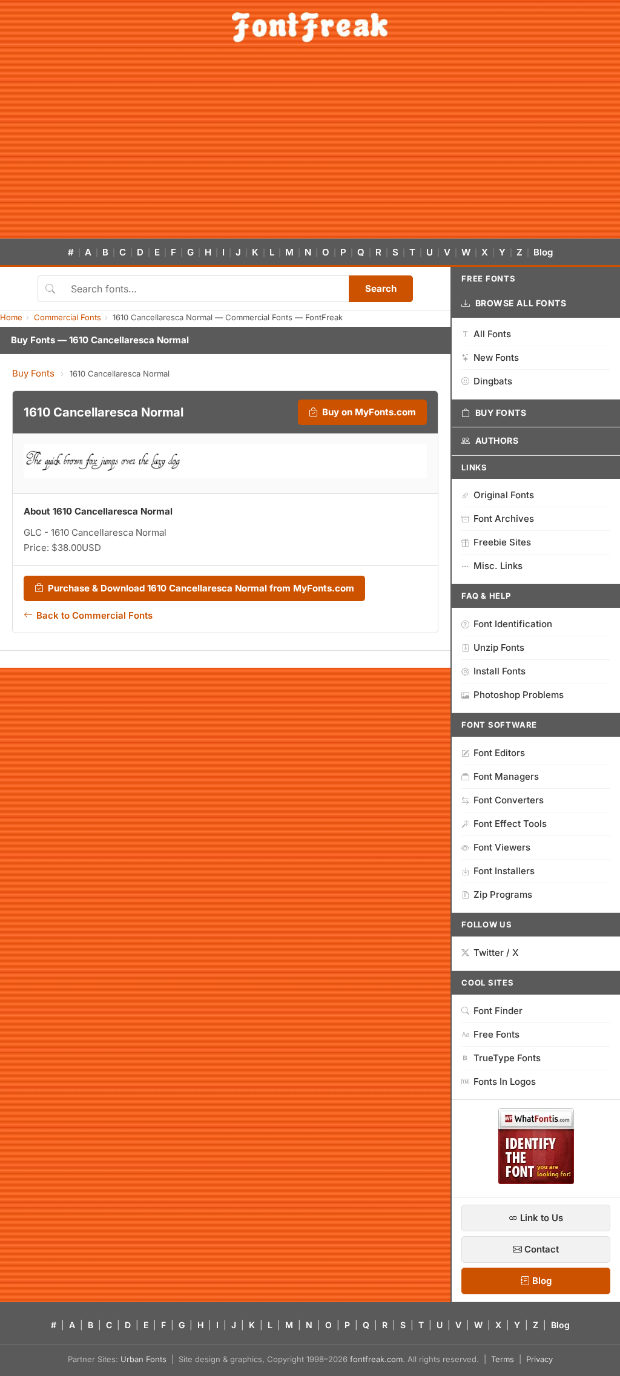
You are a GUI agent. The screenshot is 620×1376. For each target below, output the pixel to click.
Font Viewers (501, 847)
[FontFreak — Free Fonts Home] (310, 27)
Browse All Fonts (521, 303)
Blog (543, 252)
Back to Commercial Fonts (94, 615)
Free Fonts (496, 1034)
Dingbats (492, 381)
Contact (540, 1249)
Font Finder (498, 1010)
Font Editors (499, 753)
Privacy (539, 1359)
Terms (502, 1359)
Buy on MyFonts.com (369, 412)
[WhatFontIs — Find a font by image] (536, 1180)
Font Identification (512, 624)
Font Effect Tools (510, 823)
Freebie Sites (502, 542)
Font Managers (506, 776)
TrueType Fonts (507, 1058)
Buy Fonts (33, 373)
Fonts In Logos (504, 1081)
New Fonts (496, 357)
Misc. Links (498, 565)
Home (11, 317)
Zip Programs (502, 894)
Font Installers (504, 871)
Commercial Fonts (67, 317)
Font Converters (508, 800)
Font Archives (503, 518)
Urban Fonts (143, 1359)
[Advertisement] (310, 147)
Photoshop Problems (518, 694)
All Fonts (492, 334)
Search (381, 288)
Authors (497, 440)
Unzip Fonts (498, 647)
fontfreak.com (376, 1359)
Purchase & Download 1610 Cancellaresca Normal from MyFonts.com (201, 588)
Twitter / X (496, 952)
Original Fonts (503, 495)
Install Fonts (499, 671)
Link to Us (540, 1217)
